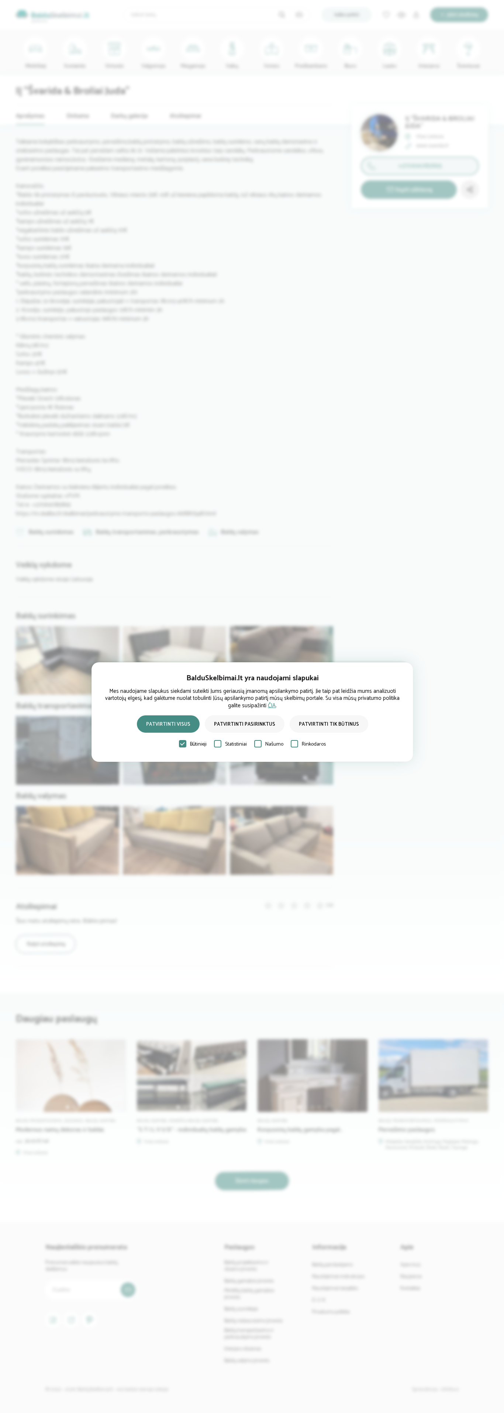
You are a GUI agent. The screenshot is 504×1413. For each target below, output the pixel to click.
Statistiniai (236, 744)
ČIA (272, 705)
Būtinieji (198, 744)
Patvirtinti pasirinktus (244, 724)
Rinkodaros (314, 744)
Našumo (274, 744)
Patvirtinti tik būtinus (329, 724)
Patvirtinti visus (168, 724)
